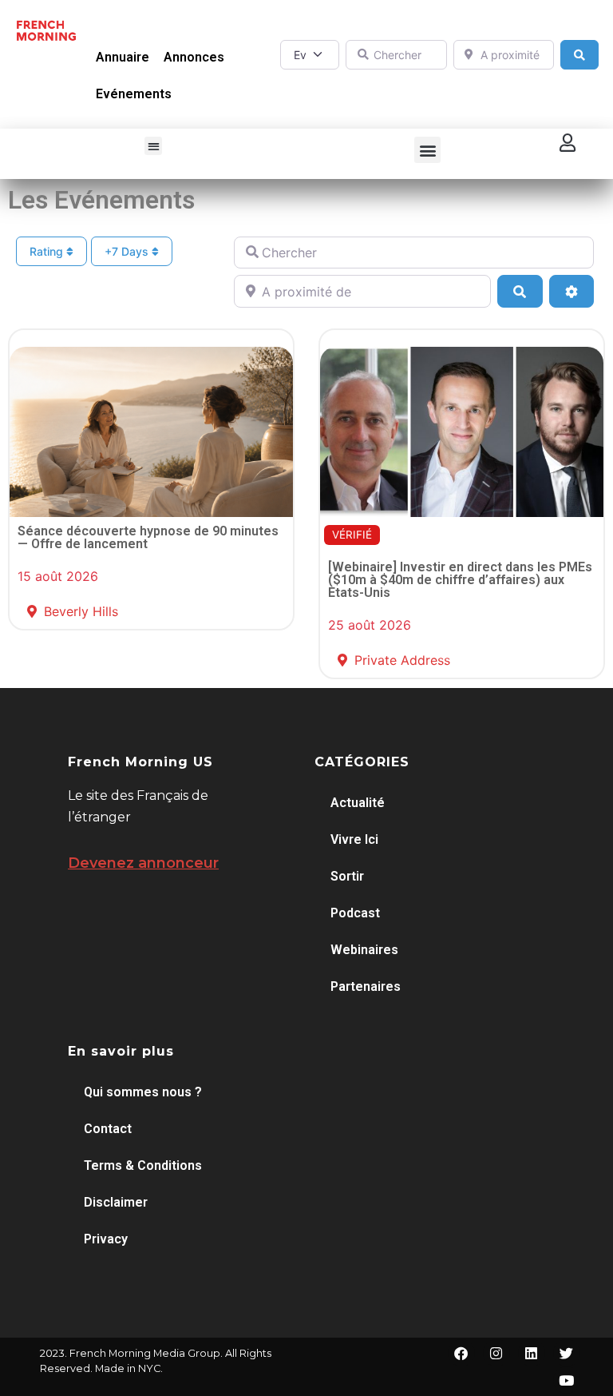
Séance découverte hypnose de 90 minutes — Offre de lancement (148, 537)
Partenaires (365, 986)
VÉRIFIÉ (352, 534)
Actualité (357, 802)
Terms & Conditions (143, 1165)
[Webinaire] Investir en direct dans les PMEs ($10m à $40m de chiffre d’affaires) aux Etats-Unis (460, 579)
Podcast (355, 913)
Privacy (106, 1239)
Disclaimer (116, 1202)
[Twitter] (566, 1352)
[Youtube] (566, 1380)
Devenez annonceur (143, 863)
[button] (153, 146)
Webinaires (364, 949)
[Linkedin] (531, 1352)
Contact (108, 1128)
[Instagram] (496, 1352)
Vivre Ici (354, 839)
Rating (48, 251)
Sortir (347, 876)
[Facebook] (461, 1352)
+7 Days (128, 251)
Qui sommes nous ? (143, 1092)
